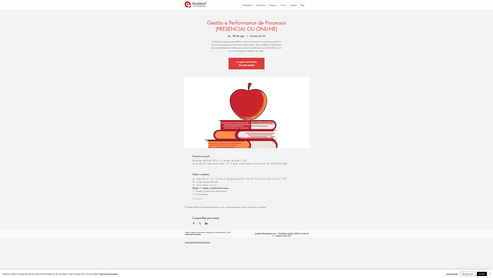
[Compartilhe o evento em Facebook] (193, 223)
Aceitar (482, 274)
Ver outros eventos (246, 65)
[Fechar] (489, 274)
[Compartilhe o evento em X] (200, 223)
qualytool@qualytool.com (265, 233)
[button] (261, 5)
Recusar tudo (467, 274)
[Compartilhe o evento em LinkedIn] (206, 223)
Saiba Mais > (198, 198)
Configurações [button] (452, 274)
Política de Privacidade (193, 234)
